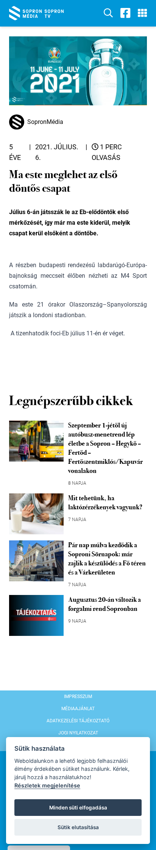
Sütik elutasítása (78, 827)
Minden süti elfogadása (78, 808)
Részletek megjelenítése (47, 785)
